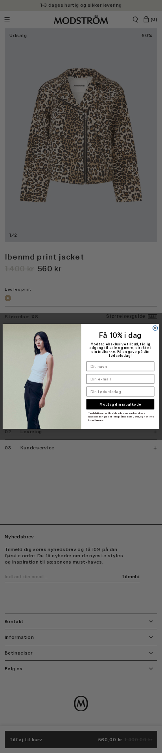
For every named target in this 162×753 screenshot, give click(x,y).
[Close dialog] (155, 328)
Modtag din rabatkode (120, 404)
